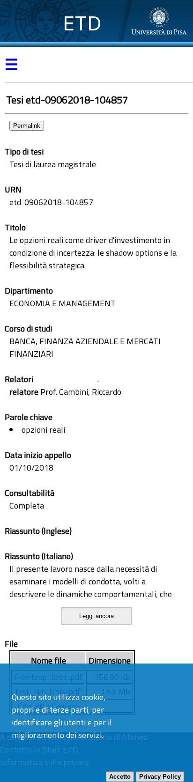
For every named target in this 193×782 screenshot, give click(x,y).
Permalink (26, 125)
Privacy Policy (160, 776)
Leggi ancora (96, 616)
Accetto (120, 776)
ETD (82, 23)
